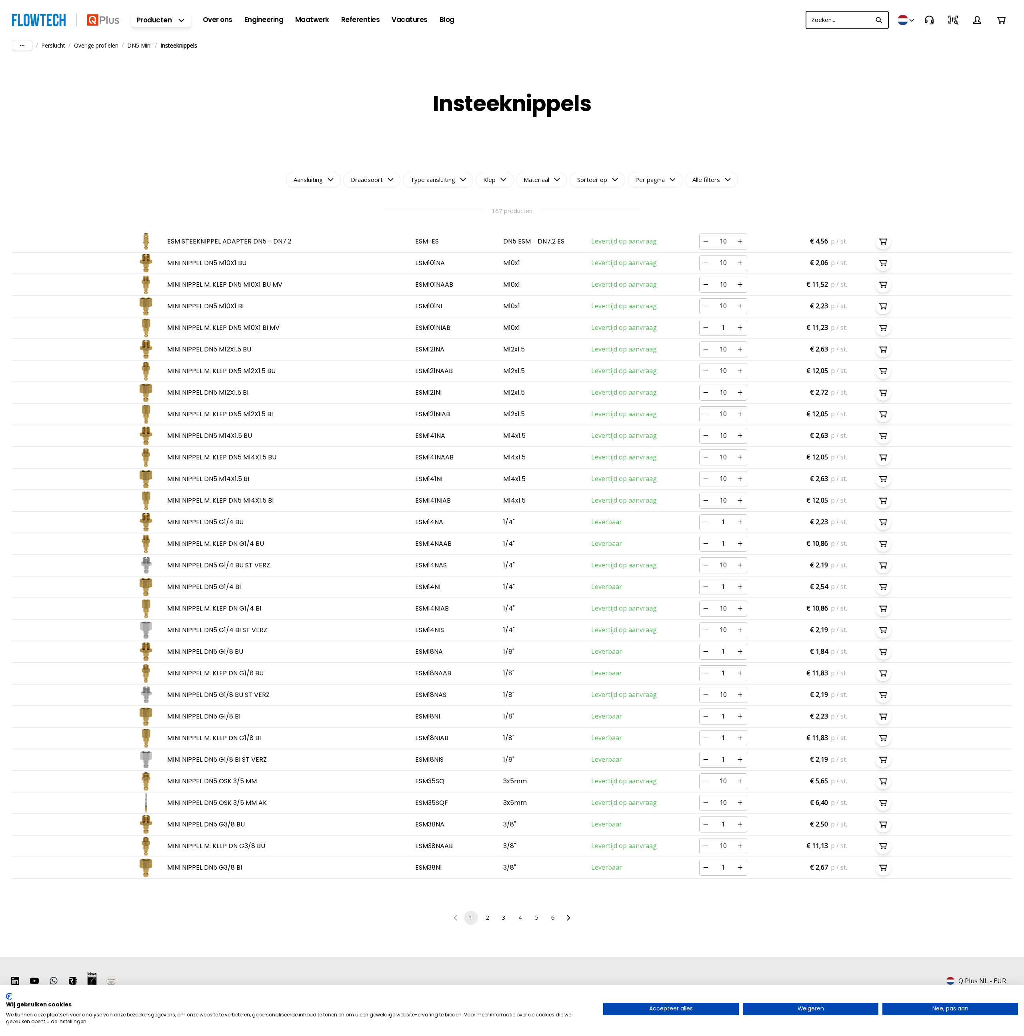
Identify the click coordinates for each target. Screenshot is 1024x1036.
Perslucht (53, 45)
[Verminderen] (706, 242)
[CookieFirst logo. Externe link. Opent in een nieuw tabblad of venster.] (9, 996)
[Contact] (929, 20)
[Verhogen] (740, 242)
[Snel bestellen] (953, 20)
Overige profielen (96, 45)
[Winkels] (906, 20)
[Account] (977, 20)
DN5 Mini (139, 45)
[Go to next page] (568, 918)
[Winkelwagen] (1001, 20)
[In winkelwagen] (883, 242)
